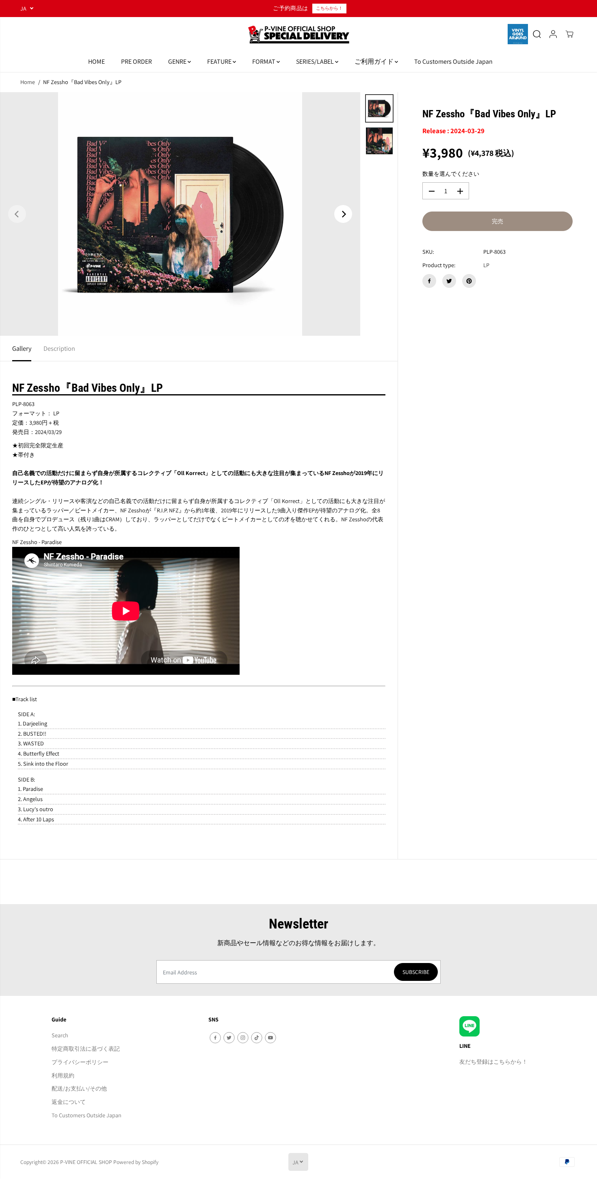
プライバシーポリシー (80, 1062)
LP (486, 265)
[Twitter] (449, 281)
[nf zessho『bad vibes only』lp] (180, 214)
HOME (96, 61)
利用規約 (63, 1075)
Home (27, 82)
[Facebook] (429, 281)
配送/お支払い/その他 (79, 1088)
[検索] (537, 34)
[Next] (343, 214)
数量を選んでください (450, 174)
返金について (69, 1102)
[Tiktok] (257, 1038)
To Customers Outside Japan (453, 61)
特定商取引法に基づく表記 (86, 1048)
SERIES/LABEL (315, 61)
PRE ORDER (136, 61)
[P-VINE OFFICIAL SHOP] (298, 34)
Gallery (21, 348)
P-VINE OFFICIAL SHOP (86, 1162)
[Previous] (17, 214)
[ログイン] (553, 34)
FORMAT (264, 61)
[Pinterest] (469, 281)
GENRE (178, 61)
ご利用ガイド (375, 61)
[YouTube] (270, 1038)
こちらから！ (329, 8)
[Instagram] (243, 1038)
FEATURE (220, 61)
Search (60, 1035)
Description (59, 348)
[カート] (569, 34)
